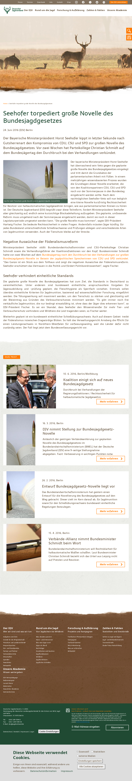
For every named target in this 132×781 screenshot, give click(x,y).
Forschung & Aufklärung (70, 10)
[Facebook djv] (83, 2)
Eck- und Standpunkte (11, 648)
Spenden (6, 659)
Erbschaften (7, 657)
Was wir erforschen (75, 648)
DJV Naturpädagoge (10, 677)
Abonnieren (117, 727)
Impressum (25, 732)
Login (32, 732)
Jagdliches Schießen (43, 662)
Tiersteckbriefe (108, 642)
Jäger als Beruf (41, 645)
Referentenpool (8, 680)
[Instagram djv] (76, 2)
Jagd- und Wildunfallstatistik (113, 640)
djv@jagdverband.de (16, 724)
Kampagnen (72, 640)
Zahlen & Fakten (96, 10)
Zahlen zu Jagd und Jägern (112, 637)
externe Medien (87, 756)
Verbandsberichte (9, 654)
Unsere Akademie (117, 10)
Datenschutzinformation (43, 771)
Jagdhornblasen (42, 659)
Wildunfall (71, 651)
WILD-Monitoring (74, 645)
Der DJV (28, 10)
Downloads (41, 2)
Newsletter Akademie (11, 689)
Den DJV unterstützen (118, 2)
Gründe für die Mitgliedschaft (14, 640)
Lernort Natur (8, 683)
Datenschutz (7, 732)
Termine (30, 2)
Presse (20, 2)
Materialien (7, 686)
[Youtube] (97, 2)
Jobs (51, 2)
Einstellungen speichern (90, 761)
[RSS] (104, 2)
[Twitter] (90, 2)
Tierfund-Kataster (74, 642)
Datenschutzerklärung (82, 722)
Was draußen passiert (44, 637)
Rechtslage (40, 648)
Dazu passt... (11, 357)
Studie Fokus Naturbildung (112, 645)
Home (5, 103)
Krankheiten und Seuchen (45, 651)
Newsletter (7, 662)
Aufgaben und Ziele (10, 637)
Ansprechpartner (9, 645)
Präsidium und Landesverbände (14, 642)
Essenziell (84, 751)
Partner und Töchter (10, 651)
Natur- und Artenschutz (44, 640)
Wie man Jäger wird (43, 642)
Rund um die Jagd (45, 10)
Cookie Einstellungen (49, 731)
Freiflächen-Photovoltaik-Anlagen (80, 637)
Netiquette (7, 665)
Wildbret (39, 657)
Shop (69, 2)
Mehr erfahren (109, 402)
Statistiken (99, 751)
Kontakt (60, 2)
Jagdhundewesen (42, 654)
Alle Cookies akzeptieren (91, 766)
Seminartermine (9, 692)
